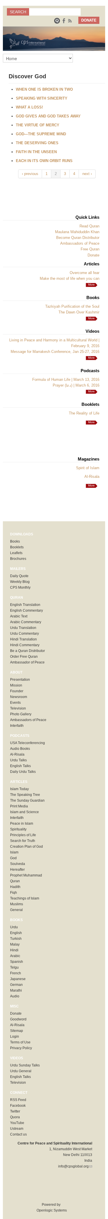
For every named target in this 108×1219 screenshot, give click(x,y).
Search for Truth (22, 841)
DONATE (88, 20)
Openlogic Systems (51, 1210)
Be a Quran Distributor (27, 651)
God (13, 858)
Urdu (14, 927)
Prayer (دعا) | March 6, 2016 (76, 385)
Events (15, 703)
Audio (14, 996)
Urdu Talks (18, 760)
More (91, 318)
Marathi (16, 990)
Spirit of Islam (87, 468)
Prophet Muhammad (26, 875)
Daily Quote (19, 576)
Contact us (18, 1134)
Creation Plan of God (26, 847)
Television (18, 708)
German (16, 985)
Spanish (16, 962)
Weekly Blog (20, 582)
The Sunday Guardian (27, 800)
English (16, 933)
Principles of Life (23, 835)
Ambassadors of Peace (79, 243)
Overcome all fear (84, 273)
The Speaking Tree (25, 795)
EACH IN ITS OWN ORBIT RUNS (44, 161)
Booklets (17, 547)
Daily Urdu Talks (23, 772)
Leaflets (16, 553)
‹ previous (30, 174)
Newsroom (18, 697)
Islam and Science (24, 812)
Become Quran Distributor (77, 237)
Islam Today (19, 789)
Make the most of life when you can (69, 278)
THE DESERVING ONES (37, 143)
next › (87, 174)
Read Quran (89, 226)
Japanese (18, 979)
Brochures (18, 559)
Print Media (19, 806)
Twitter (15, 1111)
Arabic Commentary (25, 622)
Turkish (16, 939)
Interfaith (17, 726)
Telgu (14, 967)
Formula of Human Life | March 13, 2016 (65, 379)
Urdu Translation (23, 628)
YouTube (17, 1123)
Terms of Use (20, 1042)
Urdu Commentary (24, 634)
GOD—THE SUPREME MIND (41, 134)
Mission (16, 685)
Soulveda (17, 864)
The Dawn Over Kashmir (78, 312)
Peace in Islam (21, 823)
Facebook (18, 1106)
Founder (16, 691)
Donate (93, 255)
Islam (14, 852)
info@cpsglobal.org (75, 1166)
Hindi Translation (23, 639)
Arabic (15, 956)
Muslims (16, 904)
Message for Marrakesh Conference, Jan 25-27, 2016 (55, 351)
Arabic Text (18, 616)
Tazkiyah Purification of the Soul (72, 306)
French (15, 973)
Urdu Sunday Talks (25, 1065)
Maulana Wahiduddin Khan (77, 232)
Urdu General (20, 1071)
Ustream (16, 1129)
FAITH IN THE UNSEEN (36, 152)
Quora (15, 1117)
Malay (15, 944)
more (91, 284)
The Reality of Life (84, 413)
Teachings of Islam (24, 898)
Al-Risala (91, 476)
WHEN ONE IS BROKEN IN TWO (44, 89)
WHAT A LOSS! (29, 107)
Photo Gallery (20, 714)
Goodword (18, 1019)
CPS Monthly (20, 587)
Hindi (14, 950)
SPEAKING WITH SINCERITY (41, 98)
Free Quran (90, 249)
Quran (15, 881)
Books (15, 541)
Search (18, 11)
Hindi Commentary (24, 645)
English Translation (25, 605)
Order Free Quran (24, 657)
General (16, 910)
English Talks (20, 766)
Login (14, 1036)
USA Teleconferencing (27, 743)
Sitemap (16, 1031)
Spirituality (18, 829)
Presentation (20, 680)
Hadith (15, 887)
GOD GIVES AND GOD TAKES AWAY (48, 116)
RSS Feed (18, 1100)
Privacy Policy (21, 1048)
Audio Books (20, 749)
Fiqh (13, 893)
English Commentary (26, 610)
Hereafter (17, 870)
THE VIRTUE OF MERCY (37, 125)
